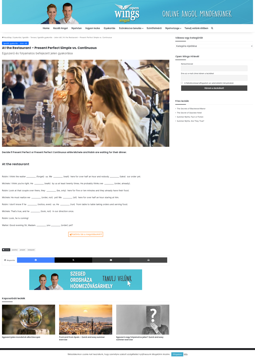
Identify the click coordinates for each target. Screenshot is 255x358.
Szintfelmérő (154, 28)
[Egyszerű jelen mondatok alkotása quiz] (28, 320)
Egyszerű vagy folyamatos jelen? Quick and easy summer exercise (139, 338)
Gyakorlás (109, 28)
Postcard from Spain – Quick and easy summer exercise (82, 338)
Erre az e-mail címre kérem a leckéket (197, 73)
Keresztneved (187, 64)
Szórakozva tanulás (130, 28)
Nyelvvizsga (172, 28)
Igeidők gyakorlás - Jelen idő (50, 37)
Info (186, 354)
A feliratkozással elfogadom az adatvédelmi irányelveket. (209, 83)
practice (14, 250)
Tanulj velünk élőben (196, 28)
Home (46, 28)
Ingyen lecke (92, 28)
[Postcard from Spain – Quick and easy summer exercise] (85, 320)
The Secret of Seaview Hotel (189, 113)
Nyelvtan (76, 28)
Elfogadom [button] (177, 354)
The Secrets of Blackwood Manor (191, 109)
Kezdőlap (8, 37)
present (22, 250)
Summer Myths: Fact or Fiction (190, 117)
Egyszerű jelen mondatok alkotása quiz (21, 337)
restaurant (31, 250)
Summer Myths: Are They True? (190, 121)
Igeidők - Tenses (29, 37)
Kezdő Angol (60, 28)
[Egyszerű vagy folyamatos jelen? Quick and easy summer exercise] (142, 320)
